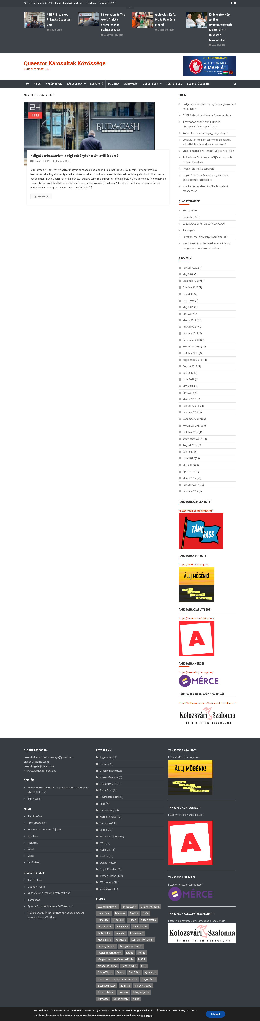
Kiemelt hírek (107, 816)
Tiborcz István (106, 992)
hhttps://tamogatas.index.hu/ (196, 510)
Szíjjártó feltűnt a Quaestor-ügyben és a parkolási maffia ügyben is (205, 177)
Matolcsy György (109, 836)
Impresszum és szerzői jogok (44, 829)
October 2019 (190, 287)
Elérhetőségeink (198, 83)
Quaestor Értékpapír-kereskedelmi (117, 979)
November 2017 (192, 425)
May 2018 (188, 386)
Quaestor (105, 862)
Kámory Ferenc (106, 946)
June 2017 (189, 458)
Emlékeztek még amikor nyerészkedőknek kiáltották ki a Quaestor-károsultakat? (220, 27)
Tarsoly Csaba (108, 876)
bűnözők (120, 913)
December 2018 (192, 340)
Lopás (103, 829)
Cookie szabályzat (126, 1015)
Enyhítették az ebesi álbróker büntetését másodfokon (206, 188)
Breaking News (108, 770)
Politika (113, 83)
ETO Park (118, 919)
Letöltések (150, 83)
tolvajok (123, 992)
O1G (143, 966)
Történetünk (190, 210)
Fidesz (132, 919)
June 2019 (189, 300)
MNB (102, 843)
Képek (31, 849)
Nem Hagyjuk (129, 966)
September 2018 (192, 359)
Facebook (91, 3)
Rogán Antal (149, 979)
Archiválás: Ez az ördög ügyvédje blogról (165, 20)
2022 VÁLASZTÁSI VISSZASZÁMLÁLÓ (204, 223)
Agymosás (131, 83)
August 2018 (190, 366)
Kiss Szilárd (104, 939)
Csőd (146, 913)
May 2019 (188, 307)
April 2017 (188, 471)
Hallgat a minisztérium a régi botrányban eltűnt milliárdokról (74, 155)
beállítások (146, 1015)
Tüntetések (174, 83)
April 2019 (188, 313)
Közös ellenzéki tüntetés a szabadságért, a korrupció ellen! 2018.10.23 (58, 790)
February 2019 (191, 327)
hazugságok (140, 926)
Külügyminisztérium (131, 946)
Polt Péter (134, 972)
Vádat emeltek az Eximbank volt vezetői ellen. (209, 150)
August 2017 (190, 445)
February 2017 (191, 484)
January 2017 (190, 491)
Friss (37, 83)
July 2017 (188, 451)
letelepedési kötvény (109, 952)
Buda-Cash (106, 790)
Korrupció (96, 83)
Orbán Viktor (105, 972)
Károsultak (74, 83)
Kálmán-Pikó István (142, 939)
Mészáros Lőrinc (107, 966)
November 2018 (192, 346)
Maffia (141, 952)
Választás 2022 (108, 3)
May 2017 (188, 465)
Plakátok (33, 842)
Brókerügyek (107, 783)
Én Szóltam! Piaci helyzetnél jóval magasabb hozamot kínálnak (208, 160)
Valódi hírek (54, 83)
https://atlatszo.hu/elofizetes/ (196, 618)
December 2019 (192, 280)
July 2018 (188, 373)
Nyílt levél (33, 836)
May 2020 (188, 274)
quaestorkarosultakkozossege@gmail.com (48, 757)
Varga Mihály (121, 998)
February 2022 (191, 267)
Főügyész (122, 926)
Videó (31, 855)
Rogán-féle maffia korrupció (198, 168)
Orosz (120, 972)
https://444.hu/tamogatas (194, 564)
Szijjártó (125, 985)
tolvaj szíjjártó (141, 992)
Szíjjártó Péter (108, 869)
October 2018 (190, 353)
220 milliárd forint (108, 906)
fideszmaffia (105, 926)
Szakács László (107, 985)
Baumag (104, 764)
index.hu (120, 933)
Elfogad (215, 1014)
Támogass (189, 230)
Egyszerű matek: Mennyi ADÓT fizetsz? (205, 237)
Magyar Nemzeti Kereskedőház (115, 959)
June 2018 (189, 379)
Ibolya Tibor (104, 933)
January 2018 (190, 412)
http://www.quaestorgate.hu (40, 770)
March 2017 (189, 478)
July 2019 (188, 294)
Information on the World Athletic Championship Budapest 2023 (113, 22)
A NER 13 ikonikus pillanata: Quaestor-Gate (59, 20)
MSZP (141, 959)
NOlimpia (105, 849)
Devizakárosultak (110, 797)
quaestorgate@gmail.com (70, 3)
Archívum (42, 196)
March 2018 (189, 399)
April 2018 (188, 392)
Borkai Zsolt (129, 906)
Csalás (134, 913)
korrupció (121, 939)
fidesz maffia (148, 919)
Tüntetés (103, 998)
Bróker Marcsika (109, 777)
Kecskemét (136, 933)
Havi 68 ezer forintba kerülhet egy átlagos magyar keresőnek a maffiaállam (206, 246)
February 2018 (191, 405)
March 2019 (189, 320)
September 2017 (192, 438)
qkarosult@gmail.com (36, 761)
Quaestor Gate (62, 161)
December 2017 (192, 418)
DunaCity (103, 919)
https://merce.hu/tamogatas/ (196, 672)
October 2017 (190, 432)
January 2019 (190, 333)
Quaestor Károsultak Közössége (64, 63)
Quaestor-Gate (191, 217)
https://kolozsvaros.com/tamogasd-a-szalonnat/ (207, 703)
